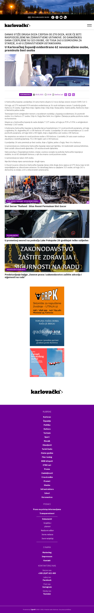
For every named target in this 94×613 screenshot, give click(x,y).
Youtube (47, 594)
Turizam (47, 433)
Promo (47, 469)
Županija (47, 421)
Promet (47, 481)
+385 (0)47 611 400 (47, 573)
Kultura (47, 429)
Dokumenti (47, 519)
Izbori (47, 493)
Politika (47, 425)
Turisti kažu (47, 449)
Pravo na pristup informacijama (47, 509)
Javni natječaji (47, 538)
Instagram (47, 587)
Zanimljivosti (47, 473)
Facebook (47, 580)
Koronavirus (25, 94)
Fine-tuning (47, 457)
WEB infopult (47, 461)
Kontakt (47, 560)
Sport (47, 437)
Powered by (29, 609)
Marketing (47, 552)
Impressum (47, 556)
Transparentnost (47, 513)
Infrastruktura (47, 489)
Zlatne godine (47, 453)
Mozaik (47, 441)
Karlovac (47, 417)
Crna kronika (47, 477)
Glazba (47, 485)
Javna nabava (47, 534)
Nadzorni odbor (47, 530)
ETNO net (47, 465)
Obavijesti (47, 445)
